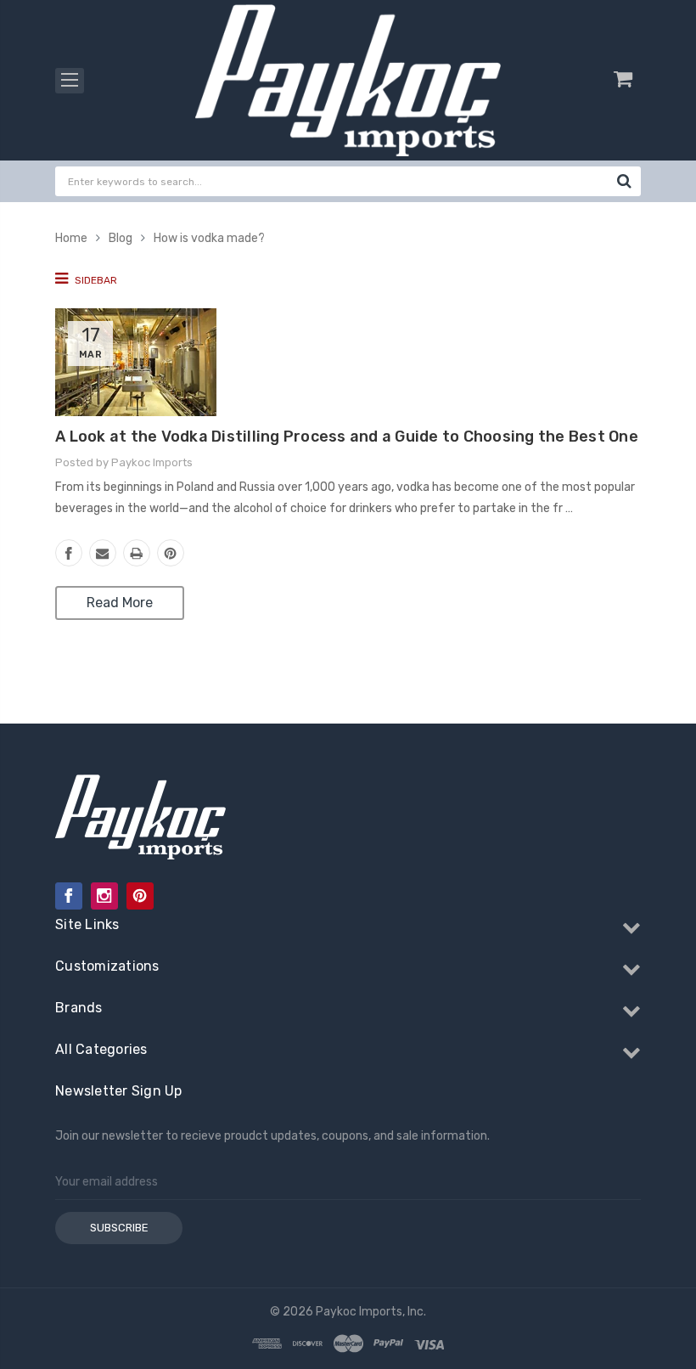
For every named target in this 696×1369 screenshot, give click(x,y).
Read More (120, 602)
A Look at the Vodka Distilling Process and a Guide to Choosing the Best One (346, 436)
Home (71, 238)
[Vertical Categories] (69, 80)
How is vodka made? (209, 238)
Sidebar (94, 280)
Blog (120, 238)
